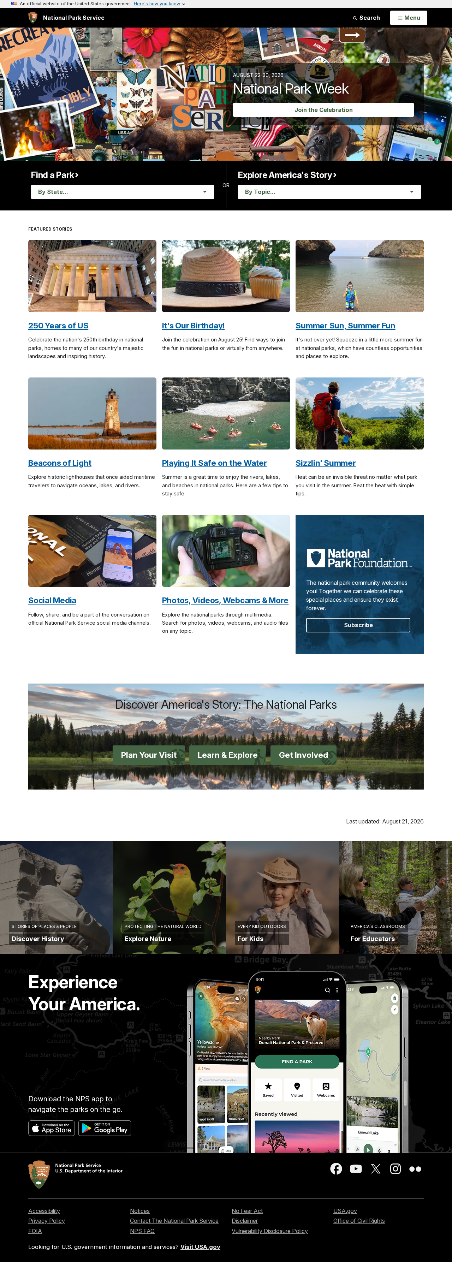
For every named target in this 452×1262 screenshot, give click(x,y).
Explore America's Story (285, 175)
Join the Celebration (324, 109)
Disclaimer (245, 1220)
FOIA (35, 1230)
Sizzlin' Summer (326, 463)
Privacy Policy (46, 1220)
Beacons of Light (59, 463)
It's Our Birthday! (193, 325)
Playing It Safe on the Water (214, 463)
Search (369, 17)
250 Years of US (58, 325)
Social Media (52, 600)
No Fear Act (247, 1210)
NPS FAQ (142, 1230)
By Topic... (260, 191)
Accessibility (44, 1210)
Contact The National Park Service (174, 1220)
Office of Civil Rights (359, 1220)
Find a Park (52, 175)
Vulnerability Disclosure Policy (270, 1230)
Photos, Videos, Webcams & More (225, 600)
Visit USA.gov (200, 1246)
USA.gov (345, 1210)
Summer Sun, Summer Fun (346, 325)
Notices (140, 1210)
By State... (53, 191)
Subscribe (358, 625)
